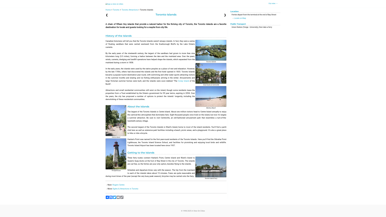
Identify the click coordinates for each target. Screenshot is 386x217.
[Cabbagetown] (107, 15)
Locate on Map (240, 18)
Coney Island (183, 81)
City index (271, 3)
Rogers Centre (118, 185)
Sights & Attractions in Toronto (125, 189)
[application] (276, 3)
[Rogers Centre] (225, 15)
